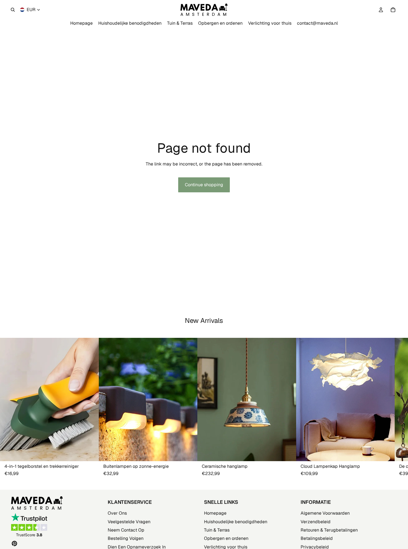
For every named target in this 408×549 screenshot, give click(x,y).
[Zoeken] (13, 10)
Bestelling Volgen (125, 538)
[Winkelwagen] (393, 10)
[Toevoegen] (90, 453)
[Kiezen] (189, 453)
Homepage (215, 513)
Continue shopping (204, 185)
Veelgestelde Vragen (129, 522)
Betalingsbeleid (317, 538)
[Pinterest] (14, 543)
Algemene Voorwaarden (325, 513)
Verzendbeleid (316, 522)
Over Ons (117, 513)
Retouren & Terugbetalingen (329, 530)
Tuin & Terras (217, 530)
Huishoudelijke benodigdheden (235, 522)
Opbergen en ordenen (226, 538)
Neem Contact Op (126, 530)
